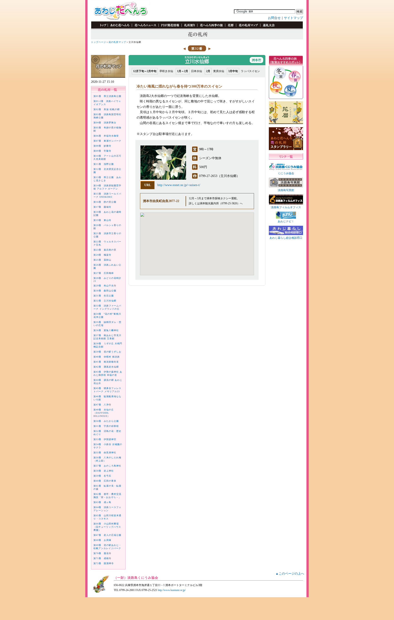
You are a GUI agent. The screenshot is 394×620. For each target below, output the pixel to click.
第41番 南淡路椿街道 (106, 362)
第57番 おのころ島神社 (107, 465)
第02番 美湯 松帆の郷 (106, 109)
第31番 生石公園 (103, 295)
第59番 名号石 (102, 476)
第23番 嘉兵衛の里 (104, 250)
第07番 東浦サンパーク (107, 141)
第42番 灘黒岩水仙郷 (106, 367)
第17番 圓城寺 (102, 207)
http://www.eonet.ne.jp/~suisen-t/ (178, 185)
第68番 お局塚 (102, 540)
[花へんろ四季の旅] (211, 27)
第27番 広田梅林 (103, 273)
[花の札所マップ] (248, 27)
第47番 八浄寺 (102, 404)
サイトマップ (293, 18)
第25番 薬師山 (102, 260)
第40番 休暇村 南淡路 (106, 356)
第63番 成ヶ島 (102, 502)
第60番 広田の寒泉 (104, 481)
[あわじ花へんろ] (120, 27)
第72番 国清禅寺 (103, 563)
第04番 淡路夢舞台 (104, 122)
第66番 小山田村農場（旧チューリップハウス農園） (107, 526)
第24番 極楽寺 (102, 255)
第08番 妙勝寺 (102, 146)
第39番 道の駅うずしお (107, 351)
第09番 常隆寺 (102, 151)
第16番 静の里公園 (104, 202)
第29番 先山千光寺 (104, 285)
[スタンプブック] (268, 27)
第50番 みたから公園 (106, 421)
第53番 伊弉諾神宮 (104, 439)
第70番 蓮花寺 (102, 553)
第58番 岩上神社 (103, 471)
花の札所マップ (117, 42)
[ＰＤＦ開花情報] (169, 27)
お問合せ (274, 18)
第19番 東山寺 (102, 220)
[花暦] (230, 27)
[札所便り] (189, 27)
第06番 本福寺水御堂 (106, 136)
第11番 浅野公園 (103, 164)
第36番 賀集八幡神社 (106, 330)
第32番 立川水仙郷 (104, 300)
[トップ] (101, 27)
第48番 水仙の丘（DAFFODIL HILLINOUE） (103, 412)
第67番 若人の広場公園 (107, 535)
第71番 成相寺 (102, 558)
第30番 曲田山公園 (104, 290)
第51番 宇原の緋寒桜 (106, 426)
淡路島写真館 (286, 190)
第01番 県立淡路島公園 (107, 96)
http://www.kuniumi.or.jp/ (172, 590)
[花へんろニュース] (145, 27)
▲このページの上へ (289, 573)
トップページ (98, 42)
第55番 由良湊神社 (104, 452)
